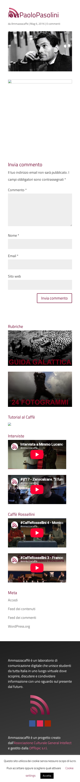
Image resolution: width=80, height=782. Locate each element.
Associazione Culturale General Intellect (42, 742)
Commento (17, 190)
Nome (13, 235)
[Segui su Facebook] (32, 723)
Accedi (13, 600)
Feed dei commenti (22, 617)
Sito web (14, 276)
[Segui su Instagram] (40, 723)
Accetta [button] (47, 776)
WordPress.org (19, 626)
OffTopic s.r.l (38, 748)
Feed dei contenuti (21, 608)
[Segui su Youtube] (48, 723)
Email (13, 255)
